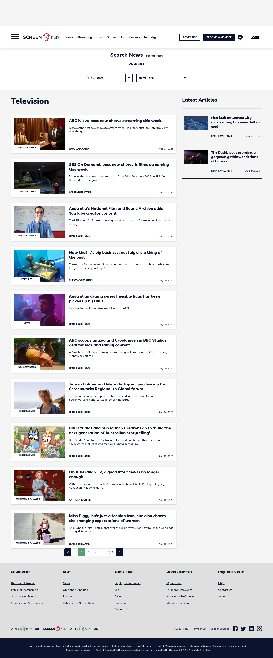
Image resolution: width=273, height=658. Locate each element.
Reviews (134, 37)
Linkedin (251, 628)
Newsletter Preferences (180, 596)
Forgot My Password (179, 590)
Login (255, 37)
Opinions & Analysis (75, 590)
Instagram (259, 628)
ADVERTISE (190, 37)
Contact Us (225, 590)
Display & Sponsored (128, 583)
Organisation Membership (27, 603)
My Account (174, 583)
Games (111, 37)
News (69, 37)
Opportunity (122, 609)
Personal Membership (24, 590)
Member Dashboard (178, 603)
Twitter (243, 629)
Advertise (136, 64)
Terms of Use (199, 628)
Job (117, 590)
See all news (154, 55)
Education (121, 603)
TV (122, 37)
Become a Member (219, 37)
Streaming (84, 37)
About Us (224, 596)
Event (118, 596)
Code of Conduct (219, 628)
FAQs (221, 583)
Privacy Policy (180, 628)
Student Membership (24, 596)
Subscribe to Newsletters (78, 603)
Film (99, 37)
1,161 (111, 552)
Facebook (235, 628)
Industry (150, 37)
